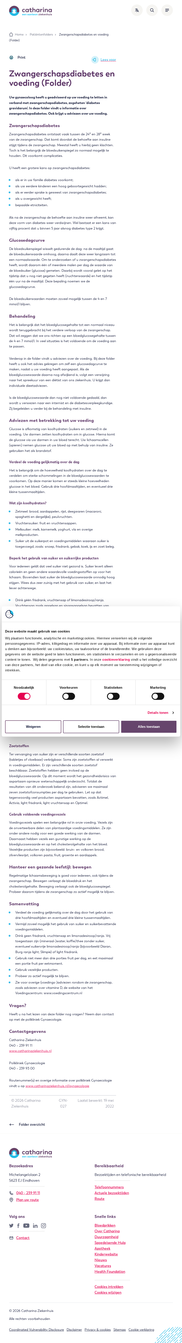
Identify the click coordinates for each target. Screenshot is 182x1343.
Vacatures (103, 1266)
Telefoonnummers (109, 1187)
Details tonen (158, 712)
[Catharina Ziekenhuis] (30, 11)
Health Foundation (110, 1271)
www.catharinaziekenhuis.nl (30, 1051)
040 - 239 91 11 (28, 1193)
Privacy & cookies (98, 1330)
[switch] (68, 696)
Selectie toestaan (91, 726)
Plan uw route (27, 1200)
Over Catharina (107, 1231)
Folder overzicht (32, 1124)
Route (100, 1199)
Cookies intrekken (109, 1287)
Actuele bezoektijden (112, 1193)
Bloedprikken (105, 1225)
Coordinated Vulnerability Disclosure (36, 1330)
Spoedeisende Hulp (110, 1243)
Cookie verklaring (141, 1330)
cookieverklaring (116, 659)
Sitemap (119, 1330)
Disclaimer (74, 1330)
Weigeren (33, 726)
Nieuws (101, 1260)
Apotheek (102, 1248)
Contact (23, 1238)
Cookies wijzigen (108, 1292)
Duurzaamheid (106, 1237)
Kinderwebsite (106, 1254)
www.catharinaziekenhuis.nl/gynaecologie (57, 1086)
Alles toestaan (149, 726)
